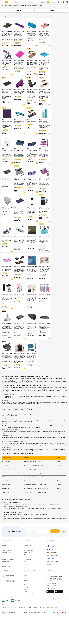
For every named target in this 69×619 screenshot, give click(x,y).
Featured (46, 16)
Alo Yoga (59, 465)
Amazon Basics (35, 31)
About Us (4, 545)
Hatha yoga (35, 323)
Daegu (25, 582)
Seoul (25, 575)
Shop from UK (13, 607)
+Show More (49, 564)
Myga (48, 266)
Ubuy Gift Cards (28, 559)
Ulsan (25, 591)
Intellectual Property (7, 552)
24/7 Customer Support (56, 576)
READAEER (35, 294)
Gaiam (10, 60)
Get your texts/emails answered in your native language (56, 579)
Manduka (10, 119)
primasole (23, 60)
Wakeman (23, 31)
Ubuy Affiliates (27, 564)
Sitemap (4, 554)
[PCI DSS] (5, 601)
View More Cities (28, 594)
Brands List (26, 548)
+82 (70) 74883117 (52, 585)
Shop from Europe (6, 608)
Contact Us (4, 548)
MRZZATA (48, 148)
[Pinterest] (58, 614)
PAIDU (36, 60)
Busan (25, 578)
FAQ (25, 554)
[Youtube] (63, 612)
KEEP (24, 148)
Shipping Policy (5, 561)
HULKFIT (35, 353)
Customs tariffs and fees (8, 559)
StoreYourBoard (23, 236)
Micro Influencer (6, 564)
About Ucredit (27, 557)
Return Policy (27, 552)
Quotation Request (6, 550)
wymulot (23, 353)
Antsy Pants (10, 266)
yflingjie (10, 207)
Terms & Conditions (27, 612)
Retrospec (10, 31)
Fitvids (35, 89)
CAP (49, 60)
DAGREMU (10, 236)
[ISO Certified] (15, 600)
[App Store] (50, 592)
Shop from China (44, 607)
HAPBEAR (48, 236)
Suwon (25, 589)
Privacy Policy (37, 612)
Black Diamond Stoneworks (10, 148)
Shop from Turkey (54, 607)
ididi (49, 89)
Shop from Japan (22, 607)
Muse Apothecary (35, 207)
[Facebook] (58, 612)
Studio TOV (10, 323)
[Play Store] (59, 592)
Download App (27, 545)
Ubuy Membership (6, 566)
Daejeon (26, 584)
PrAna (58, 469)
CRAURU (23, 266)
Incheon (26, 580)
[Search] (48, 2)
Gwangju (26, 587)
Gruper (48, 178)
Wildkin (23, 294)
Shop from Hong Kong (33, 607)
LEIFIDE (48, 294)
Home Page (4, 5)
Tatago (48, 207)
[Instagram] (60, 612)
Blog (25, 561)
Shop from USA (5, 607)
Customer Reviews (28, 550)
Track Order (5, 557)
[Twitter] (65, 612)
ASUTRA (48, 119)
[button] (54, 2)
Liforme (58, 480)
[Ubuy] (6, 2)
